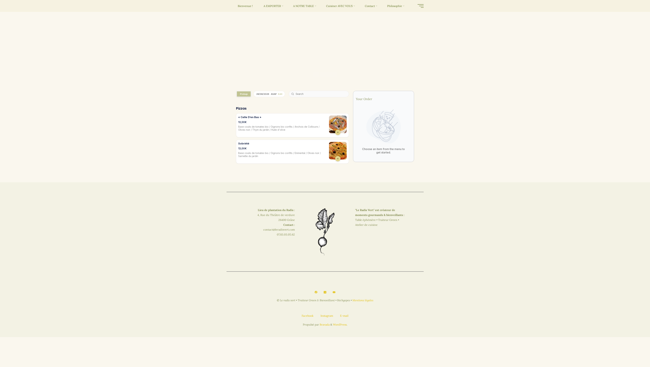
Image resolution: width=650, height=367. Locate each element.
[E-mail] (334, 292)
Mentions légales (362, 300)
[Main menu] (421, 6)
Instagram (326, 315)
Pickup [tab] (244, 94)
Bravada (324, 324)
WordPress (340, 324)
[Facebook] (316, 292)
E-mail (344, 315)
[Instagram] (325, 292)
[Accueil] (316, 74)
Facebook (308, 315)
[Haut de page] (636, 353)
